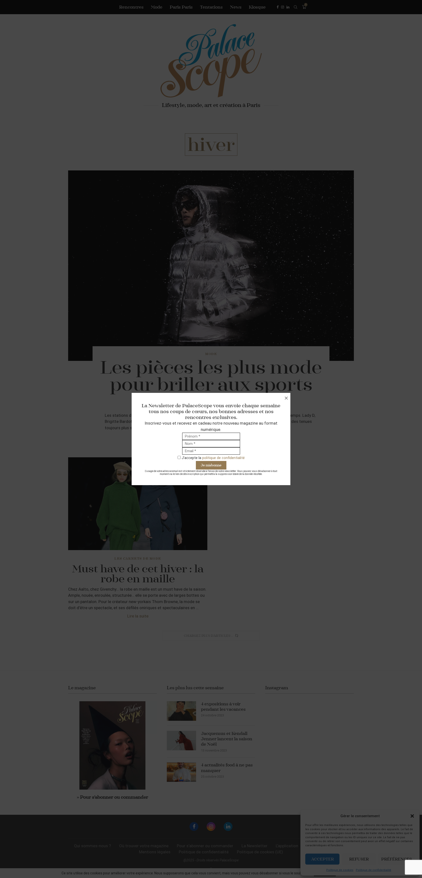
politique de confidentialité (223, 458)
